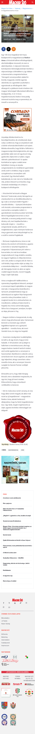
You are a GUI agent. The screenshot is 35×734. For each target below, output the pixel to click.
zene (22, 450)
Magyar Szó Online (7, 8)
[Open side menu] (2, 2)
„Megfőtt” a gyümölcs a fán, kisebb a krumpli (17, 515)
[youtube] (15, 603)
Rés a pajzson (7, 503)
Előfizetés (4, 634)
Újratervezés (7, 535)
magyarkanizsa (13, 450)
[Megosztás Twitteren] (8, 49)
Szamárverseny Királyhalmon (12, 521)
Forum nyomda (17, 677)
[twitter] (9, 603)
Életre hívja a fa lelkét (9, 581)
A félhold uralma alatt (9, 552)
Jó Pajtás (4, 621)
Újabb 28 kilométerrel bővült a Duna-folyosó (16, 540)
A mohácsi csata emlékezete (12, 498)
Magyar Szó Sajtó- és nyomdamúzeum (29, 678)
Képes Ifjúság (5, 624)
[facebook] (3, 603)
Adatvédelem (5, 640)
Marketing (4, 637)
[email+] (9, 607)
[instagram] (26, 603)
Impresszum (5, 645)
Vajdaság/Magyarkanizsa (12, 28)
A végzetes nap (7, 575)
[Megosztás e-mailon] (13, 49)
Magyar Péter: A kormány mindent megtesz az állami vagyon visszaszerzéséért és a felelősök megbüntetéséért (17, 528)
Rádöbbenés (7, 570)
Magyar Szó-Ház (6, 677)
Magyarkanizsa (27, 8)
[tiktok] (20, 603)
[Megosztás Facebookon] (3, 49)
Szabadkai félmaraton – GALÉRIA (13, 558)
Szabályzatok (5, 643)
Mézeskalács (5, 618)
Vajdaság (17, 8)
